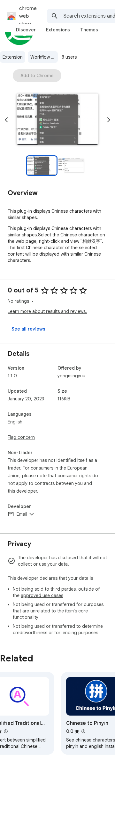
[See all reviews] (28, 329)
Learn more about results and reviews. (47, 311)
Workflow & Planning (44, 57)
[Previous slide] (6, 119)
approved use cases (42, 595)
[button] (57, 120)
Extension (13, 57)
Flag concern (21, 437)
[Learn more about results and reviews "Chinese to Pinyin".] (83, 731)
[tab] (26, 30)
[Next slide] (108, 119)
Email (22, 514)
